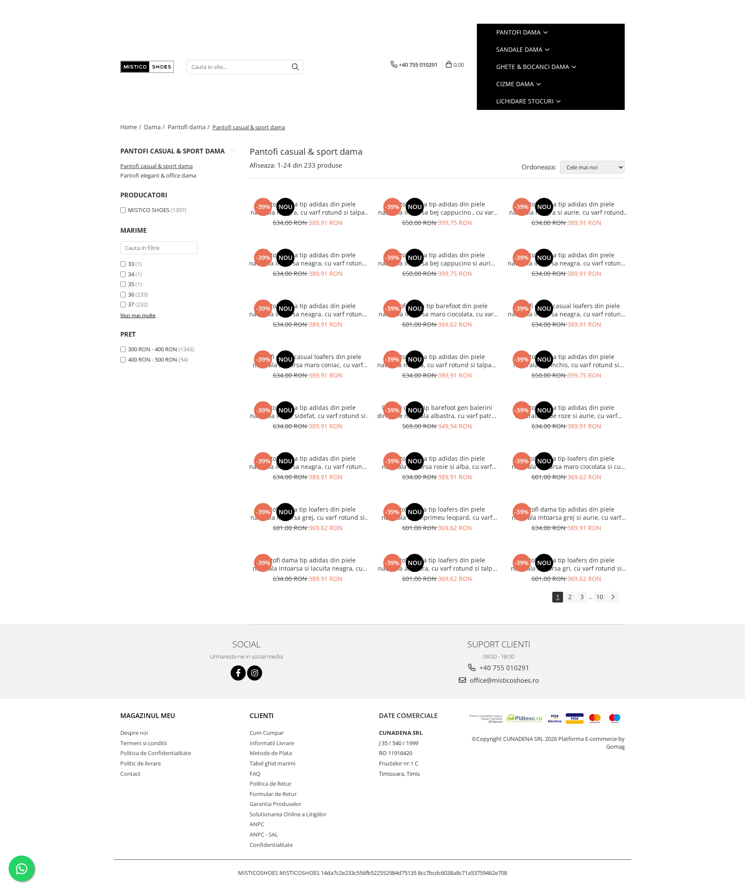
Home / (131, 127)
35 (131, 284)
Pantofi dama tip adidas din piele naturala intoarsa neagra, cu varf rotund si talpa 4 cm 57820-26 (307, 310)
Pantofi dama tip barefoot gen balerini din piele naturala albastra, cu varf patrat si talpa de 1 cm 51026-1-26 (437, 411)
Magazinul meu (147, 715)
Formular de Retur (273, 794)
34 (131, 274)
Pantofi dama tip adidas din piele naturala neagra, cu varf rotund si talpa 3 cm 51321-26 (437, 361)
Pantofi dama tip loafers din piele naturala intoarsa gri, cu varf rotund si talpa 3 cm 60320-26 (566, 564)
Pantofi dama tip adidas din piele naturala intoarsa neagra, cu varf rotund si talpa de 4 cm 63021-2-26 (307, 259)
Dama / (155, 127)
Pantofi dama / (189, 127)
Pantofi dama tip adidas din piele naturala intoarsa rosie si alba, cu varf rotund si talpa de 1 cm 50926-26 (437, 462)
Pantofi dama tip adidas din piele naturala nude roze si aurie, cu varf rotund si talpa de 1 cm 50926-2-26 (566, 411)
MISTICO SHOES (148, 210)
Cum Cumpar (267, 733)
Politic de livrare (140, 763)
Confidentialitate (271, 845)
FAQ (255, 774)
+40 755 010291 (503, 667)
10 (599, 597)
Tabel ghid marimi (272, 763)
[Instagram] (254, 673)
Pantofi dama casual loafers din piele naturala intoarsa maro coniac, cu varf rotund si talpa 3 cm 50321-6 (308, 361)
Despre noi (134, 733)
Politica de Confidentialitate (155, 753)
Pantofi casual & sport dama (156, 166)
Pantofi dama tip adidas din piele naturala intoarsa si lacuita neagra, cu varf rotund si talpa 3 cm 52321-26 (308, 564)
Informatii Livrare (272, 743)
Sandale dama (520, 49)
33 (131, 264)
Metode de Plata (271, 753)
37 (131, 304)
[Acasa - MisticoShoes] (147, 67)
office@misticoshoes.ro (503, 680)
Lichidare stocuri (525, 101)
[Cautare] (295, 67)
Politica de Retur (270, 783)
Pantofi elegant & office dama (158, 175)
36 (131, 294)
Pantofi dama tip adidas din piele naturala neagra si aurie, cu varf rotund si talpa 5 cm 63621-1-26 (566, 208)
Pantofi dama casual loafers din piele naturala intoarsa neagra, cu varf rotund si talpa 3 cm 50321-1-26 (566, 310)
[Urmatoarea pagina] (612, 597)
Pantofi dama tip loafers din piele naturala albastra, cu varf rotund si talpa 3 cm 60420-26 (437, 564)
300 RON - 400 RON (152, 349)
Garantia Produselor (275, 804)
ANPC (257, 824)
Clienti (262, 715)
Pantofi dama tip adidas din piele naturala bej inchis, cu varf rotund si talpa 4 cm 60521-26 (566, 361)
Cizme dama (515, 84)
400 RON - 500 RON (152, 359)
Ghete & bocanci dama (533, 66)
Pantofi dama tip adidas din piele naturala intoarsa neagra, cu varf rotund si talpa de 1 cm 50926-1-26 (307, 462)
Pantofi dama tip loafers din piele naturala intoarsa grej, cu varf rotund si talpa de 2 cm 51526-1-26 (307, 513)
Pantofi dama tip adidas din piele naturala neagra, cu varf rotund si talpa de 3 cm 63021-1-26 (307, 208)
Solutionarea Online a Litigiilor (288, 814)
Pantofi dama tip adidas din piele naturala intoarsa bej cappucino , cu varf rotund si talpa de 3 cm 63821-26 (437, 208)
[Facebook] (238, 673)
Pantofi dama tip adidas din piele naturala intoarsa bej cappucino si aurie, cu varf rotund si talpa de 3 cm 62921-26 (437, 259)
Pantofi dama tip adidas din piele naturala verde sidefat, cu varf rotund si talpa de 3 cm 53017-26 (308, 411)
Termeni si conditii (143, 743)
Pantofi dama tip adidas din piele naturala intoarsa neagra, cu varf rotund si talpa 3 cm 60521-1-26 (566, 259)
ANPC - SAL (264, 834)
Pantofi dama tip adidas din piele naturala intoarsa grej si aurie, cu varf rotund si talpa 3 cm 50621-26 (566, 513)
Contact (130, 774)
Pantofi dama (519, 32)
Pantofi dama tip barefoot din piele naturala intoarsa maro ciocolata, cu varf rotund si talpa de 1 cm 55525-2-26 (437, 310)
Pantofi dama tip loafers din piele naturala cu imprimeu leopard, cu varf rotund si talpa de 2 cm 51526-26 (437, 513)
